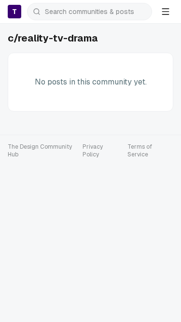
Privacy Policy (93, 150)
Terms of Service (139, 150)
